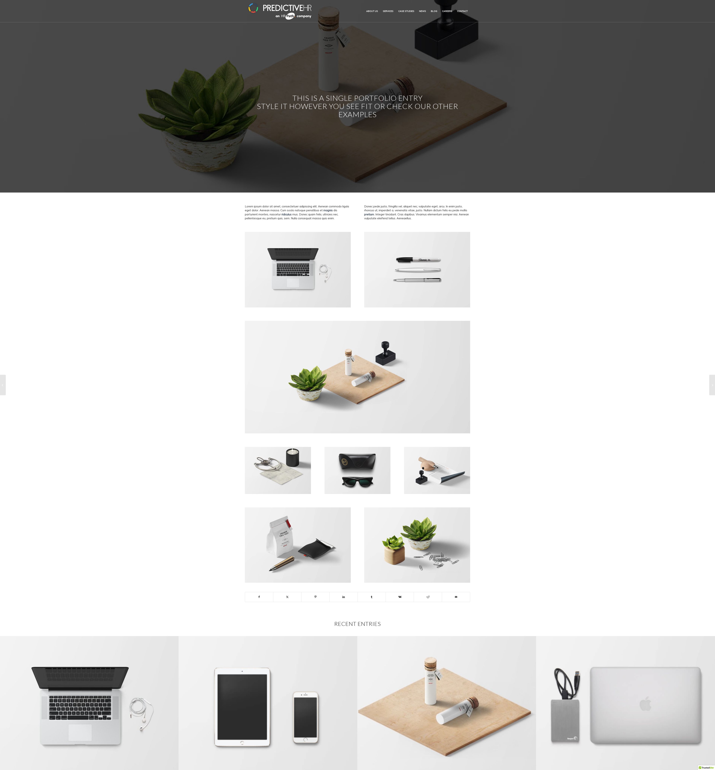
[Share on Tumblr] (372, 597)
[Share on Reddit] (428, 597)
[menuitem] (372, 11)
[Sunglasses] (712, 385)
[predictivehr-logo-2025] (280, 11)
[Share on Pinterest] (315, 597)
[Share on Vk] (400, 597)
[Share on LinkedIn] (344, 597)
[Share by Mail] (456, 597)
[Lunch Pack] (3, 385)
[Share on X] (287, 597)
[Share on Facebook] (259, 597)
